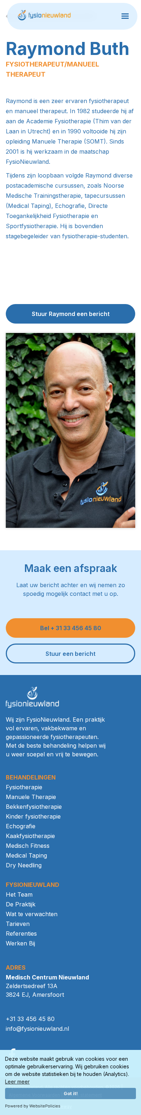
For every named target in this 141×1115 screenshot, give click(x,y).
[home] (46, 16)
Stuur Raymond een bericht (71, 313)
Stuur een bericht (70, 653)
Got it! (71, 1093)
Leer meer (17, 1081)
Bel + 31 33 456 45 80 (70, 628)
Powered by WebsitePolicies (32, 1105)
